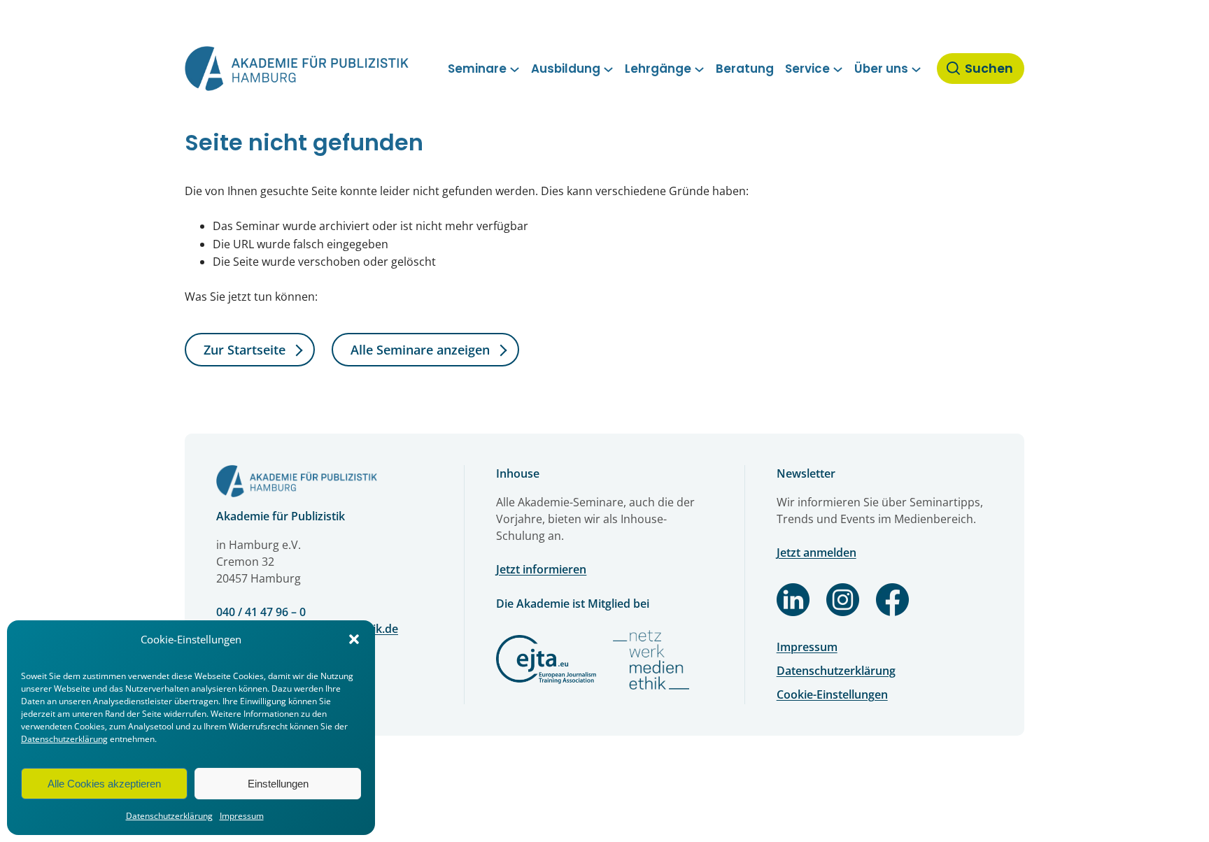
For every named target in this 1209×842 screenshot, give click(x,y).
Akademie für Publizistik (280, 516)
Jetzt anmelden (816, 552)
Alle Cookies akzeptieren (104, 784)
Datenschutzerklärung (64, 739)
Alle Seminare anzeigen (420, 349)
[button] (354, 639)
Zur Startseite (244, 349)
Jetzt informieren (541, 569)
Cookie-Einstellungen (832, 694)
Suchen (989, 68)
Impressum (242, 816)
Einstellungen (278, 784)
